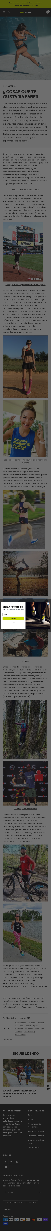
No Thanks (13, 622)
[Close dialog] (48, 603)
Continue (13, 618)
